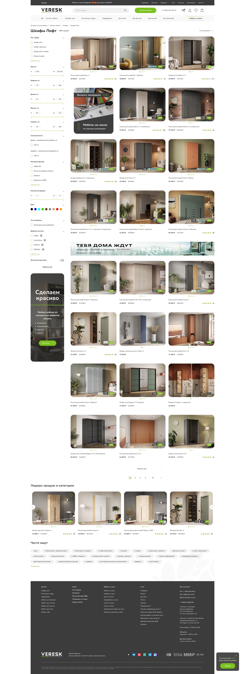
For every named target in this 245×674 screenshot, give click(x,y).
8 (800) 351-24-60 (188, 594)
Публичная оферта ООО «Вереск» (151, 612)
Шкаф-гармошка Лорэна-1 (42, 530)
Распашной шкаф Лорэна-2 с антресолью (135, 127)
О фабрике (144, 3)
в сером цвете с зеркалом (156, 551)
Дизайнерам (191, 3)
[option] (95, 2)
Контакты (181, 3)
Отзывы (142, 594)
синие (35, 551)
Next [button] (212, 507)
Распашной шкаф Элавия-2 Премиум (84, 300)
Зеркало (37, 176)
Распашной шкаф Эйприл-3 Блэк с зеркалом (136, 229)
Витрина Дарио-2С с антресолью (82, 178)
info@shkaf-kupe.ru (190, 597)
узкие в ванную (39, 556)
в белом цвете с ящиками (83, 551)
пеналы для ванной (57, 556)
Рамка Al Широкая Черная (43, 171)
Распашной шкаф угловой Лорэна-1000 (138, 530)
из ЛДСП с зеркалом (78, 556)
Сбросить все (47, 267)
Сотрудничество (145, 606)
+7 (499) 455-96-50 (189, 591)
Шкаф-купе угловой (41, 51)
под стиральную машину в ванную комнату (113, 561)
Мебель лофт (45, 612)
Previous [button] (33, 507)
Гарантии (143, 603)
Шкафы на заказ (109, 594)
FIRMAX (37, 245)
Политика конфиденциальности (150, 609)
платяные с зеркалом (124, 556)
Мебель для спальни (48, 606)
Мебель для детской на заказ (113, 612)
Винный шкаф (39, 56)
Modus (36, 236)
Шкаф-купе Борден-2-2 (177, 75)
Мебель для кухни (47, 609)
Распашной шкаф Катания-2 (179, 300)
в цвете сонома (154, 561)
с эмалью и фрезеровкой (166, 556)
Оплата (142, 600)
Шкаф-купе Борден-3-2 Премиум (132, 402)
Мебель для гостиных (48, 603)
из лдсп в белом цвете (199, 551)
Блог (173, 3)
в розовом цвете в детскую (100, 556)
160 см (36, 156)
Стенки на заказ (109, 603)
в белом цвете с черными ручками (56, 551)
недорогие (137, 561)
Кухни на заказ (109, 597)
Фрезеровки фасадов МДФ (149, 621)
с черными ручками (144, 556)
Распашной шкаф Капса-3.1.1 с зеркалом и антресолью (91, 229)
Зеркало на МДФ (40, 180)
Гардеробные (45, 597)
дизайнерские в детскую (190, 556)
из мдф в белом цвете (105, 551)
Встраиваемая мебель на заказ (114, 609)
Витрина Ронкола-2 (177, 530)
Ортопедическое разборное (44, 225)
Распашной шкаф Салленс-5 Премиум (182, 229)
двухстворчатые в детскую (42, 561)
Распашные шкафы (47, 594)
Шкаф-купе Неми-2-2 (128, 178)
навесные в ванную (178, 551)
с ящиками (123, 551)
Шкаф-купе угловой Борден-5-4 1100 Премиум (88, 454)
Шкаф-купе (38, 42)
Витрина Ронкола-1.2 (78, 351)
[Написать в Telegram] (183, 10)
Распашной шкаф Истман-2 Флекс (181, 178)
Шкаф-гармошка (40, 47)
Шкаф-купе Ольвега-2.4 (177, 454)
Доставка (154, 3)
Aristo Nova (38, 240)
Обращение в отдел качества (149, 618)
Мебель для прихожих (48, 600)
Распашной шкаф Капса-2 (80, 75)
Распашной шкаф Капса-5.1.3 (130, 454)
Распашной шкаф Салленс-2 (88, 530)
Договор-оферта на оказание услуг (151, 615)
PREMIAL (37, 249)
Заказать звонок (145, 10)
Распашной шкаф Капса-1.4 (179, 351)
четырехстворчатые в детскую (68, 561)
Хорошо (228, 666)
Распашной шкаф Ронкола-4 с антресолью (184, 127)
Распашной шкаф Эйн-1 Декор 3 (131, 75)
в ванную (137, 551)
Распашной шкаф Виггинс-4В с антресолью (135, 300)
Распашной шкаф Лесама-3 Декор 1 (84, 402)
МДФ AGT (37, 166)
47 (153, 478)
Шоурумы (164, 3)
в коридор (88, 561)
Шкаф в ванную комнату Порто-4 (132, 351)
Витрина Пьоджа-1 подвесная (179, 402)
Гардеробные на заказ (111, 600)
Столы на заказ (109, 606)
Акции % (201, 3)
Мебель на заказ (109, 591)
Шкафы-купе (45, 591)
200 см (36, 145)
